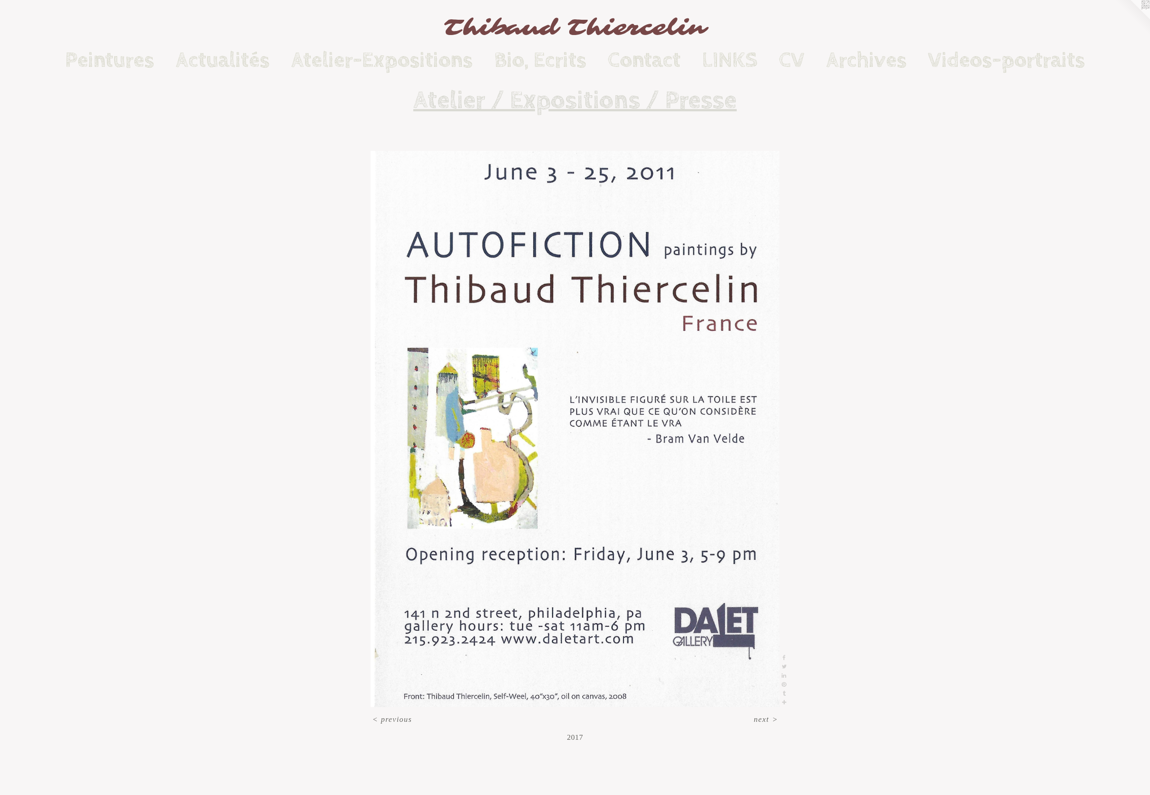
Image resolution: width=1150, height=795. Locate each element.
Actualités (223, 60)
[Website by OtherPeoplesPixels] (1132, 18)
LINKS (729, 60)
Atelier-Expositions (382, 60)
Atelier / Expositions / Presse (575, 100)
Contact (644, 60)
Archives (866, 60)
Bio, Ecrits (540, 60)
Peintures (109, 60)
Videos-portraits (1006, 60)
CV (792, 60)
